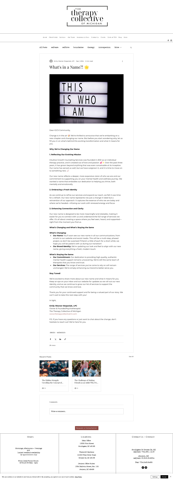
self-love (65, 47)
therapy (91, 47)
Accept (164, 477)
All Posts (43, 47)
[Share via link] (65, 339)
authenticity (61, 332)
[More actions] (122, 61)
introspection (105, 47)
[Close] (170, 476)
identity (52, 332)
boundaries (78, 47)
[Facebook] (168, 40)
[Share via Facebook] (50, 339)
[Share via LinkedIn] (60, 339)
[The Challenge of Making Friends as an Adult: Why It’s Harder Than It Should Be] (86, 368)
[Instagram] (171, 40)
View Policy (78, 477)
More (117, 47)
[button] (131, 47)
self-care (54, 47)
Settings (155, 477)
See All (131, 356)
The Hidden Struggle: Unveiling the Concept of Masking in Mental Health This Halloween (52, 381)
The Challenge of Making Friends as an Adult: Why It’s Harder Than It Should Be (85, 381)
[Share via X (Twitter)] (55, 339)
